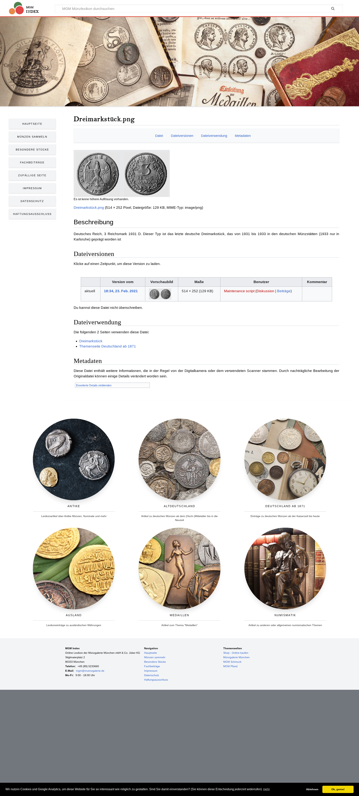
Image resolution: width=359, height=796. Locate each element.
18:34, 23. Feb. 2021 (121, 291)
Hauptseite (32, 123)
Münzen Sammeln (32, 136)
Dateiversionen (182, 136)
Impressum (32, 188)
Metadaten (243, 136)
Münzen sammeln (154, 657)
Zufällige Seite (32, 175)
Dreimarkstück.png (89, 208)
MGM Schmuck (232, 661)
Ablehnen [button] (312, 789)
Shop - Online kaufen (235, 652)
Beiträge (284, 291)
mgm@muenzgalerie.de (90, 670)
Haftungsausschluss (32, 213)
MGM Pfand (230, 666)
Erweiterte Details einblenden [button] (93, 385)
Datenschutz (32, 201)
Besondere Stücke (32, 149)
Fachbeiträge (32, 162)
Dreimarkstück (90, 341)
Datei (159, 136)
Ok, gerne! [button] (338, 789)
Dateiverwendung (214, 136)
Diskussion (265, 291)
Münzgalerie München (236, 657)
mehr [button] (266, 789)
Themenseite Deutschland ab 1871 (107, 346)
